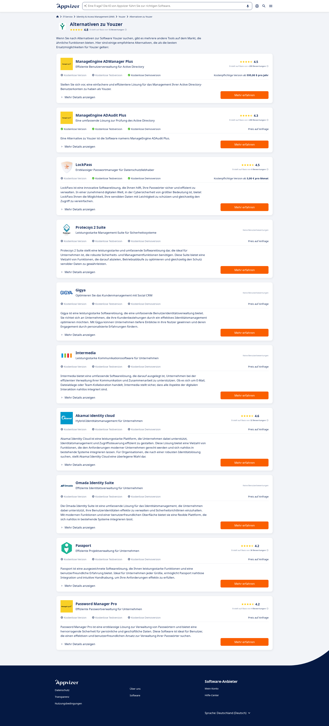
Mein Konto (211, 688)
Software (135, 695)
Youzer (122, 16)
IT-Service (67, 16)
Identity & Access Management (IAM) (95, 16)
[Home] (57, 16)
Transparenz (62, 696)
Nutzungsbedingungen (68, 703)
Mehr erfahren (244, 95)
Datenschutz (62, 690)
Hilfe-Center (212, 695)
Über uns (135, 688)
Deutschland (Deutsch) (231, 713)
